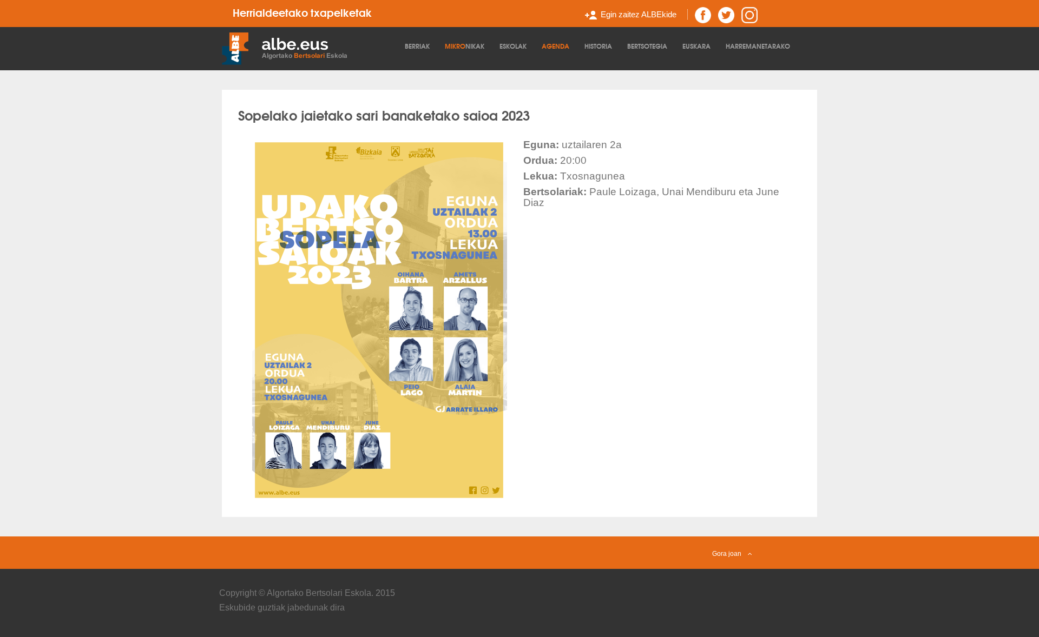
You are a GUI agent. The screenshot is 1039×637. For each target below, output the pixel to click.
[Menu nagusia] (310, 47)
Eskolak (513, 46)
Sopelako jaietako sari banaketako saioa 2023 (384, 114)
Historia (598, 46)
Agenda (555, 46)
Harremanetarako (758, 46)
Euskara (696, 46)
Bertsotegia (647, 46)
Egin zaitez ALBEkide (638, 14)
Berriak (417, 46)
